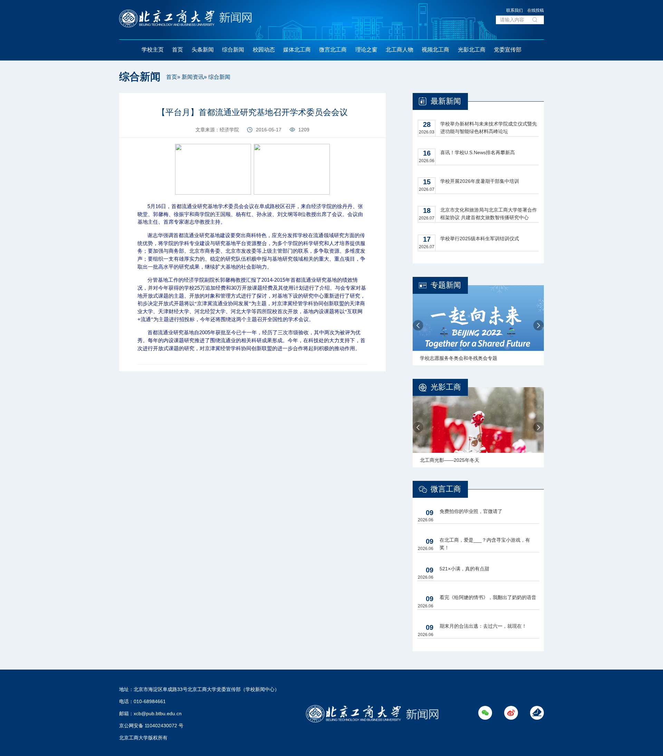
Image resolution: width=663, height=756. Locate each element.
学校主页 (153, 50)
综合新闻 (233, 50)
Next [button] (538, 325)
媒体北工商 (297, 50)
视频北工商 (435, 50)
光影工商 (446, 387)
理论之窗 (366, 50)
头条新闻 (203, 50)
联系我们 (514, 10)
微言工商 (446, 489)
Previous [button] (418, 325)
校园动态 (264, 50)
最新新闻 (446, 101)
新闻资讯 (193, 77)
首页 (177, 50)
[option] (478, 325)
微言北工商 (333, 50)
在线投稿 (535, 10)
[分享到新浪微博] (104, 116)
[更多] (104, 132)
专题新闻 (446, 285)
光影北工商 (472, 50)
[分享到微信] (104, 101)
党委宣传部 (507, 50)
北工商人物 (399, 50)
